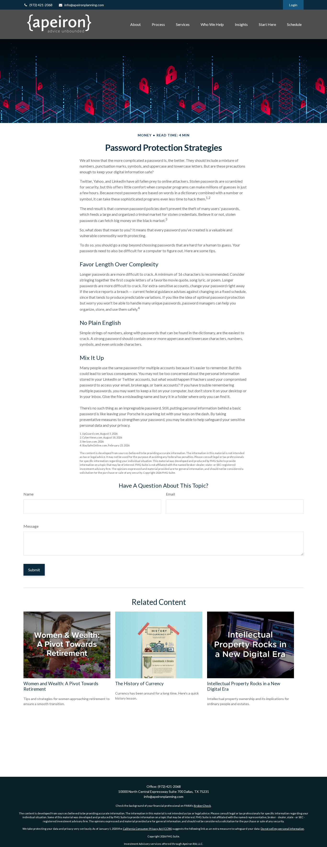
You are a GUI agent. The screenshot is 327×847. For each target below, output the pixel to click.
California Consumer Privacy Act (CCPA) (147, 828)
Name (28, 494)
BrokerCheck (202, 805)
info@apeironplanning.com (84, 5)
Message (31, 526)
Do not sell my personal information (282, 828)
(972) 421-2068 (40, 5)
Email (170, 494)
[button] (135, 24)
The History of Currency (139, 683)
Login (293, 5)
